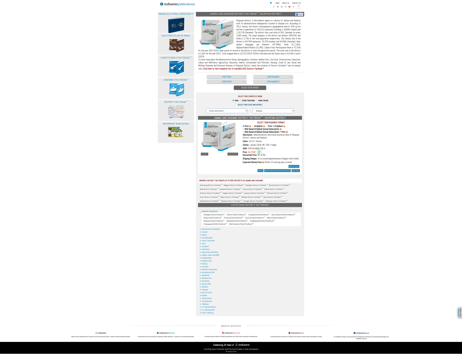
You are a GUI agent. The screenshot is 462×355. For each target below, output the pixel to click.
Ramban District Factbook (252, 197)
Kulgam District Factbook (233, 193)
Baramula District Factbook (279, 185)
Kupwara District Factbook (254, 193)
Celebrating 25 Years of (223, 344)
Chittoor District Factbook (236, 215)
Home (260, 170)
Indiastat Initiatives (231, 326)
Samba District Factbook (210, 201)
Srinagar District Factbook (254, 201)
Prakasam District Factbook (214, 221)
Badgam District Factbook (234, 185)
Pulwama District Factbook (277, 193)
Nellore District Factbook (276, 218)
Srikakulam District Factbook (237, 221)
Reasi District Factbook (272, 197)
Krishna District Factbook (233, 218)
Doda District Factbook (209, 189)
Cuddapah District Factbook (258, 215)
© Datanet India (231, 351)
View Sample (232, 154)
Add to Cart (293, 166)
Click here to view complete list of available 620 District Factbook (233, 68)
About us (285, 3)
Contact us (296, 3)
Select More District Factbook (277, 170)
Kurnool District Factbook (255, 218)
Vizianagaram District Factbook (215, 224)
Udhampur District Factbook (277, 201)
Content (204, 154)
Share (300, 14)
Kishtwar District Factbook (210, 193)
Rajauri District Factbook (230, 197)
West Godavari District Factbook (241, 224)
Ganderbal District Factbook (230, 189)
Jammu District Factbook (253, 189)
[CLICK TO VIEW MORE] (176, 19)
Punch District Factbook (209, 197)
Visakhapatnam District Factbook (262, 221)
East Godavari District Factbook (283, 215)
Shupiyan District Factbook (231, 201)
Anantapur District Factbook (214, 215)
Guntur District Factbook (213, 218)
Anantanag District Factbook (211, 185)
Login (277, 3)
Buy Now (295, 170)
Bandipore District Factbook (257, 185)
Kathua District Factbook (274, 189)
